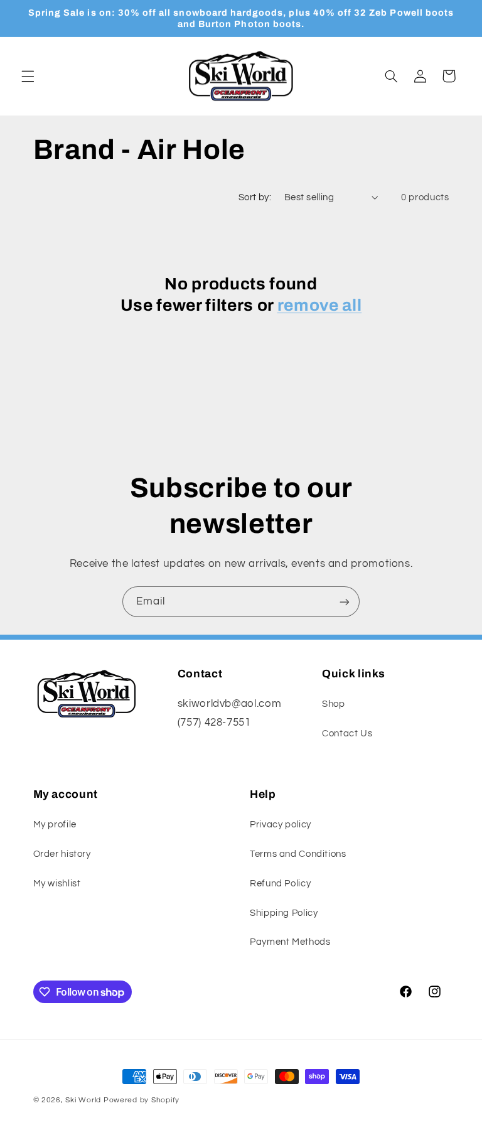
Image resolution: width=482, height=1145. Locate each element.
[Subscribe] (344, 601)
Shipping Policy (284, 913)
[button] (27, 76)
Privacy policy (280, 824)
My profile (55, 824)
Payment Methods (290, 942)
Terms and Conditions (298, 854)
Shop (333, 704)
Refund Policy (280, 883)
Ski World (83, 1100)
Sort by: (254, 197)
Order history (62, 854)
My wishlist (57, 883)
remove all (319, 305)
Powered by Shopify (141, 1100)
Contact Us (347, 733)
